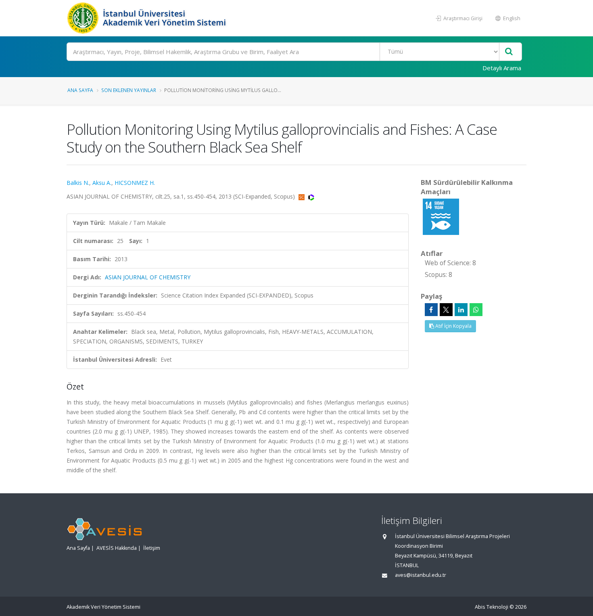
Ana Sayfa (80, 90)
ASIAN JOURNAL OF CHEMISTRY (147, 277)
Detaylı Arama (501, 68)
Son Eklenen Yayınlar (128, 90)
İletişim (151, 548)
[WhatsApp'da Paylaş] (476, 309)
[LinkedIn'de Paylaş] (461, 309)
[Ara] (509, 52)
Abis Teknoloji (491, 606)
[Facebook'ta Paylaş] (431, 309)
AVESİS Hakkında (116, 548)
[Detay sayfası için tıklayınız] (441, 216)
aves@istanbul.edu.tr (420, 575)
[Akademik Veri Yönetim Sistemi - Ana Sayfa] (84, 18)
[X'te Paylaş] (446, 309)
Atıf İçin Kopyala (453, 326)
